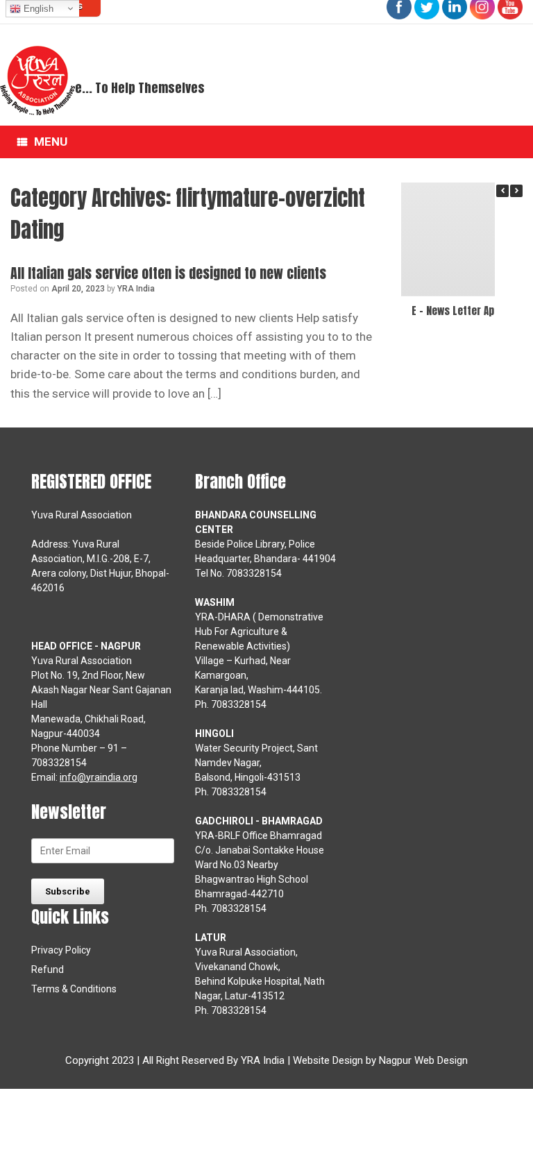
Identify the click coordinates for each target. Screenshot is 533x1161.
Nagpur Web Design (423, 1060)
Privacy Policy (61, 950)
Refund (47, 969)
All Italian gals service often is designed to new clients (168, 273)
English (37, 8)
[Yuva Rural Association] (37, 80)
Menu (50, 142)
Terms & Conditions (74, 988)
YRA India (136, 289)
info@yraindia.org (98, 777)
